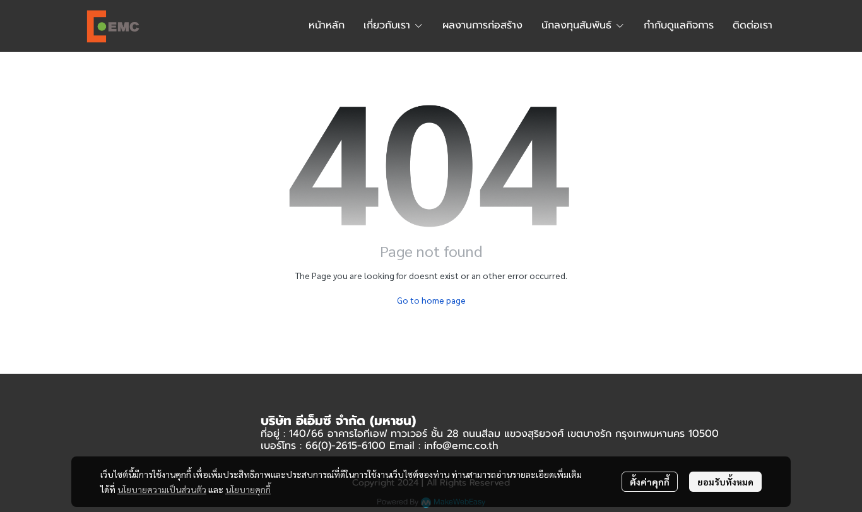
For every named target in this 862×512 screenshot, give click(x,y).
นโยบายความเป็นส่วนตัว (161, 489)
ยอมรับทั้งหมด (725, 481)
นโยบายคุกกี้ (248, 489)
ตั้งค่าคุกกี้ (650, 481)
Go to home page (431, 300)
